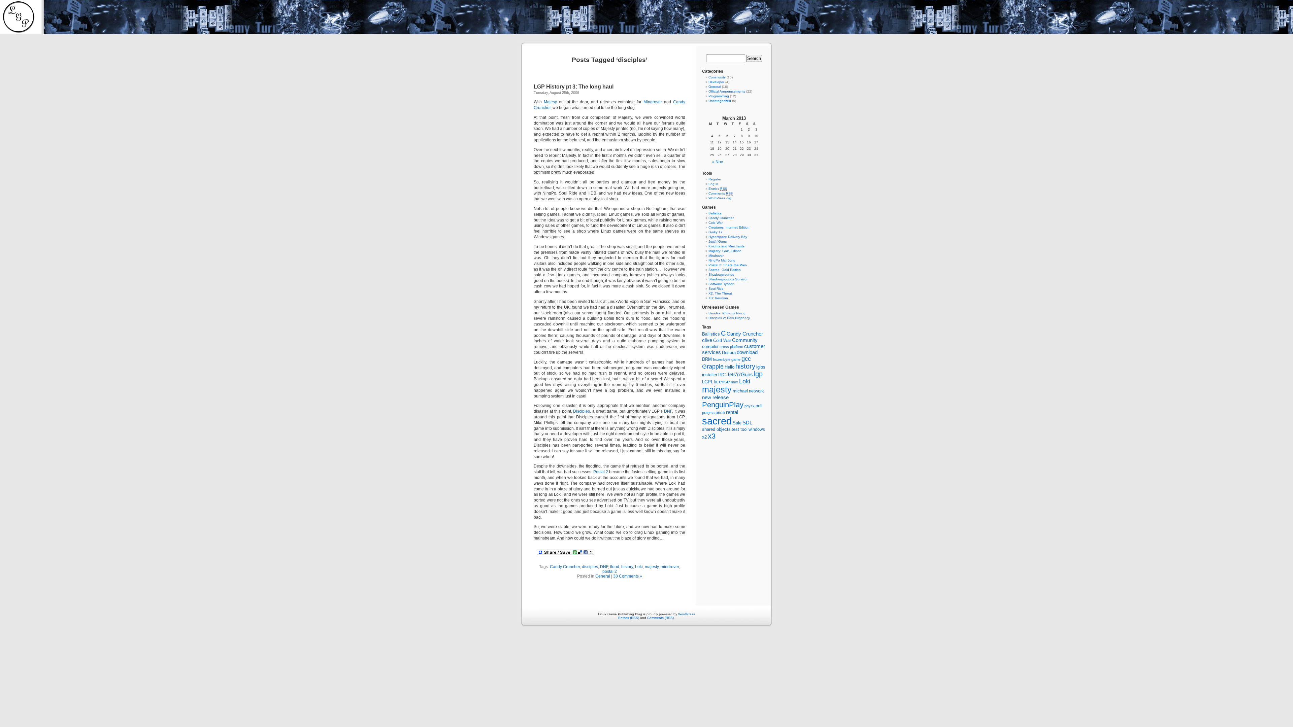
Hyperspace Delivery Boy (727, 237)
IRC (722, 374)
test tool (740, 429)
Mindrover (652, 102)
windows (757, 429)
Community (717, 77)
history (627, 566)
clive (707, 340)
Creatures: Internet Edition (729, 227)
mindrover (670, 566)
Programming (718, 96)
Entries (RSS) (628, 618)
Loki (639, 566)
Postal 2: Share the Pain (727, 265)
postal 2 (609, 571)
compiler (710, 346)
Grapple (713, 366)
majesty (652, 566)
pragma (708, 413)
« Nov (717, 162)
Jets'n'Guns (740, 374)
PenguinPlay (722, 405)
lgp (758, 374)
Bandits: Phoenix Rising (726, 313)
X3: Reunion (718, 298)
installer (709, 374)
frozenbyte (721, 359)
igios (760, 367)
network (756, 390)
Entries (717, 189)
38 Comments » (627, 576)
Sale (737, 422)
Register (714, 179)
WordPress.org (719, 198)
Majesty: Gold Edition (724, 251)
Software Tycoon (721, 284)
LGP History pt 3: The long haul (574, 87)
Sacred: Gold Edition (724, 270)
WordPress (686, 614)
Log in (713, 184)
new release (715, 397)
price (720, 412)
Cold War (715, 222)
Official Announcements (726, 91)
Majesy (550, 102)
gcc (746, 358)
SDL (747, 422)
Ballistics (715, 213)
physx (749, 406)
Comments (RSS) (660, 618)
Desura (729, 352)
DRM (707, 359)
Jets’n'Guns (717, 241)
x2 (704, 437)
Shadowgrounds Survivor (728, 279)
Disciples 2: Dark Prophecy (729, 318)
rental (732, 412)
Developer (716, 82)
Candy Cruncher (565, 566)
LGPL (707, 381)
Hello (729, 367)
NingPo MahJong (721, 260)
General (602, 576)
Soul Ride (716, 288)
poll (759, 405)
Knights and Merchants (726, 246)
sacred (717, 420)
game (735, 359)
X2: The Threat (720, 293)
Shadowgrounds (721, 274)
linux (734, 382)
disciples (590, 566)
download (747, 352)
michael (740, 390)
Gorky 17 (715, 232)
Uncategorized (719, 101)
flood (614, 566)
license (722, 381)
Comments (720, 193)
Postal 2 (600, 472)
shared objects (716, 429)
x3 (712, 436)
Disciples (581, 411)
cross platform (731, 347)
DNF (668, 411)
